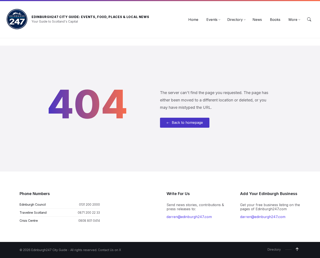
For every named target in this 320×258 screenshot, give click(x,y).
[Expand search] (309, 19)
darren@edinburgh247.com (189, 217)
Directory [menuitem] (274, 249)
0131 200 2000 (89, 204)
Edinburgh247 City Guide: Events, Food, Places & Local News (90, 17)
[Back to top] (297, 249)
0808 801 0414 (89, 220)
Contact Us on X (109, 250)
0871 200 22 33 (89, 212)
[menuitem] (193, 19)
